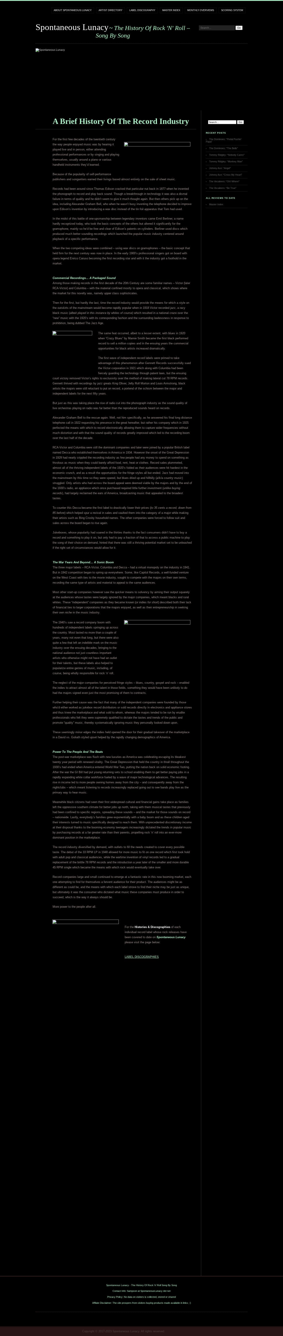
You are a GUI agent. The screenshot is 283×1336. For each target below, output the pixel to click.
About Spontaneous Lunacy (73, 10)
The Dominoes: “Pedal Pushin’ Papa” (223, 140)
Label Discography (142, 10)
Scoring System (232, 10)
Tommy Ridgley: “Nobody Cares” (227, 155)
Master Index (171, 10)
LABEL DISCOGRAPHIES (142, 956)
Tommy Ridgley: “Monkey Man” (226, 161)
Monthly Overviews (200, 10)
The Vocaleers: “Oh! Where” (224, 181)
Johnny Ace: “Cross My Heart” (225, 174)
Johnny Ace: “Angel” (220, 168)
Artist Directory (110, 10)
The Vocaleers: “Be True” (222, 188)
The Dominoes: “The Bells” (223, 148)
